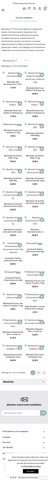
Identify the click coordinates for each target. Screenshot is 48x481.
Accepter (31, 471)
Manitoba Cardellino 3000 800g (35, 134)
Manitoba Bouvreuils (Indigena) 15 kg (13, 356)
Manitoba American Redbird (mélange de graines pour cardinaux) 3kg (13, 112)
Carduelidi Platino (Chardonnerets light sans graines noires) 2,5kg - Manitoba (35, 250)
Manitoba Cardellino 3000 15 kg (13, 157)
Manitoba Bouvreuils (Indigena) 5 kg (35, 356)
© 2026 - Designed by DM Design (24, 478)
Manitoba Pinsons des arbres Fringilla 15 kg (35, 282)
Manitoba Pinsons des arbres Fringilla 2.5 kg (13, 304)
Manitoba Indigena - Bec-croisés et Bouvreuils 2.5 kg (35, 330)
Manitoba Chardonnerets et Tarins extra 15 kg (35, 231)
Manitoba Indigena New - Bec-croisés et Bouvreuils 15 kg (13, 333)
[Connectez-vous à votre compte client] (39, 8)
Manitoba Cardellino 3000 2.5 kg (35, 157)
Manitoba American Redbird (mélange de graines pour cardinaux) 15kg (35, 89)
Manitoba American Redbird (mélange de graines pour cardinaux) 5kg (35, 112)
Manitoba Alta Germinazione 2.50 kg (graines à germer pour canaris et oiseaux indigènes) (13, 83)
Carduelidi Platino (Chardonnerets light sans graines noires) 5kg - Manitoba (13, 279)
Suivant (44, 373)
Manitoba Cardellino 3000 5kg (13, 179)
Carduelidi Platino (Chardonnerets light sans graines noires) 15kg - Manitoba (13, 259)
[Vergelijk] (24, 8)
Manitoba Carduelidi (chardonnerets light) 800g (34, 179)
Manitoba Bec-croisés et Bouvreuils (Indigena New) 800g (35, 307)
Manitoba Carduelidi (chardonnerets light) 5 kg (13, 231)
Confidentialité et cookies (31, 466)
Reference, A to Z (15, 60)
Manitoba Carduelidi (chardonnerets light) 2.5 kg (34, 202)
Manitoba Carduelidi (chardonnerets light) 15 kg (13, 205)
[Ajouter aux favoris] (20, 75)
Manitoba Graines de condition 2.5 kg (13, 131)
